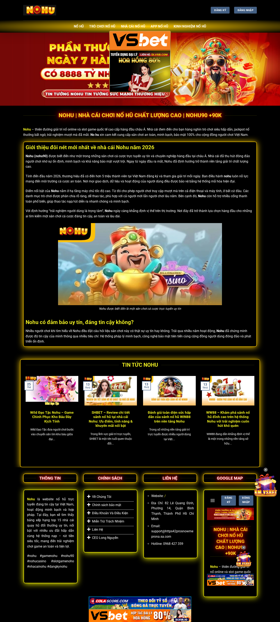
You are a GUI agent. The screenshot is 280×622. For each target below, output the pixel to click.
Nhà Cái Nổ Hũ (133, 26)
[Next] (255, 417)
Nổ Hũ (79, 26)
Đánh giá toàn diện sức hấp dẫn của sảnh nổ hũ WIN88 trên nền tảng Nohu (169, 417)
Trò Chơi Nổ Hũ (102, 26)
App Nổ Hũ (159, 26)
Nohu (27, 129)
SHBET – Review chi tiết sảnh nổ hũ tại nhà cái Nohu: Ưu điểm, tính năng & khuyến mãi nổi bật (111, 419)
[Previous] (25, 417)
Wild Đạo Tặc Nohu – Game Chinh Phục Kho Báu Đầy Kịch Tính (52, 417)
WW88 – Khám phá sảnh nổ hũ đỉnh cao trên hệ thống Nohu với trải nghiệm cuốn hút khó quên (228, 419)
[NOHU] (39, 10)
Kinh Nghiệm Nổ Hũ (190, 26)
